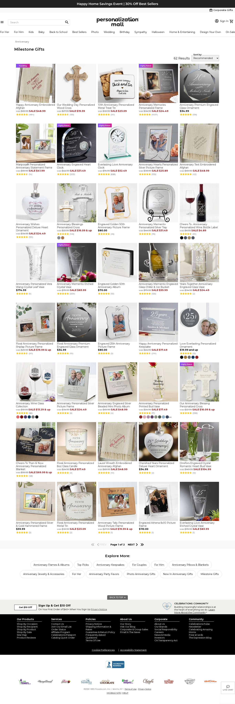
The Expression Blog (200, 637)
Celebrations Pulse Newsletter (199, 625)
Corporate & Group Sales (134, 629)
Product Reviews (26, 637)
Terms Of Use (93, 640)
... (170, 416)
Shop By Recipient (27, 626)
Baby (41, 32)
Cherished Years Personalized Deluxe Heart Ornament (156, 465)
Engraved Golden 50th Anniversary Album (111, 285)
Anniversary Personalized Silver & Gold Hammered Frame (34, 524)
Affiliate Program (60, 632)
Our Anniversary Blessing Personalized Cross (195, 405)
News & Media (162, 634)
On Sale (230, 32)
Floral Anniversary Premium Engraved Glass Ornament (73, 345)
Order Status (58, 629)
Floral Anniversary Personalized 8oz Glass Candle (75, 465)
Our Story (125, 623)
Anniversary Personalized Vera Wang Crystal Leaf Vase (34, 285)
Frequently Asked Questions (95, 636)
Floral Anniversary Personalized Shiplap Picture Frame (34, 345)
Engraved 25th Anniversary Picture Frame (114, 345)
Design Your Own (210, 32)
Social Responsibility (165, 629)
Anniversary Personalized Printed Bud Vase (154, 405)
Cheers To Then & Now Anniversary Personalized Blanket (31, 466)
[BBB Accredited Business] (115, 667)
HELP (125, 692)
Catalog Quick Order (63, 637)
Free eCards (196, 634)
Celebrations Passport (63, 634)
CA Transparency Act (166, 640)
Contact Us (57, 623)
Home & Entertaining (182, 32)
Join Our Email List (61, 626)
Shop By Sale (24, 632)
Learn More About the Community (194, 611)
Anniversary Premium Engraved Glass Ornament (199, 106)
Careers (158, 632)
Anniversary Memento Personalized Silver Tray (153, 226)
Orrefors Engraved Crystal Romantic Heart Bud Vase (195, 465)
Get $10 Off (25, 607)
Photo (95, 32)
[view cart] (232, 21)
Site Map (22, 634)
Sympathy (141, 32)
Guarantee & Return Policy (100, 632)
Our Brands (160, 626)
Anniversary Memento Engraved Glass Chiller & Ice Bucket (158, 285)
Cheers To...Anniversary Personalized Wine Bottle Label (199, 226)
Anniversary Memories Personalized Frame (152, 106)
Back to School (58, 32)
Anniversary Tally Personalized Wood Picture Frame (116, 524)
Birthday (125, 32)
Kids (31, 32)
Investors (159, 637)
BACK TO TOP (117, 597)
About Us (159, 623)
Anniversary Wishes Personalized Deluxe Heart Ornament (32, 227)
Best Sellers (79, 32)
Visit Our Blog (127, 626)
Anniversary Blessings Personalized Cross (70, 226)
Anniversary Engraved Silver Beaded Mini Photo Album (114, 405)
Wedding (109, 32)
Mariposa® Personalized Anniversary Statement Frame (34, 166)
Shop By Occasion (27, 623)
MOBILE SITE (114, 692)
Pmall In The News (130, 632)
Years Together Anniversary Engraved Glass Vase (196, 285)
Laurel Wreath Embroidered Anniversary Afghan (115, 465)
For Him (19, 32)
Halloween (158, 32)
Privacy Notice (99, 609)
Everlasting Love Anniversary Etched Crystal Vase (197, 524)
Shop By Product (26, 629)
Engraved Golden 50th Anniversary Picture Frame (114, 226)
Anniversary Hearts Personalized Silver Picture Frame (158, 166)
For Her (4, 32)
